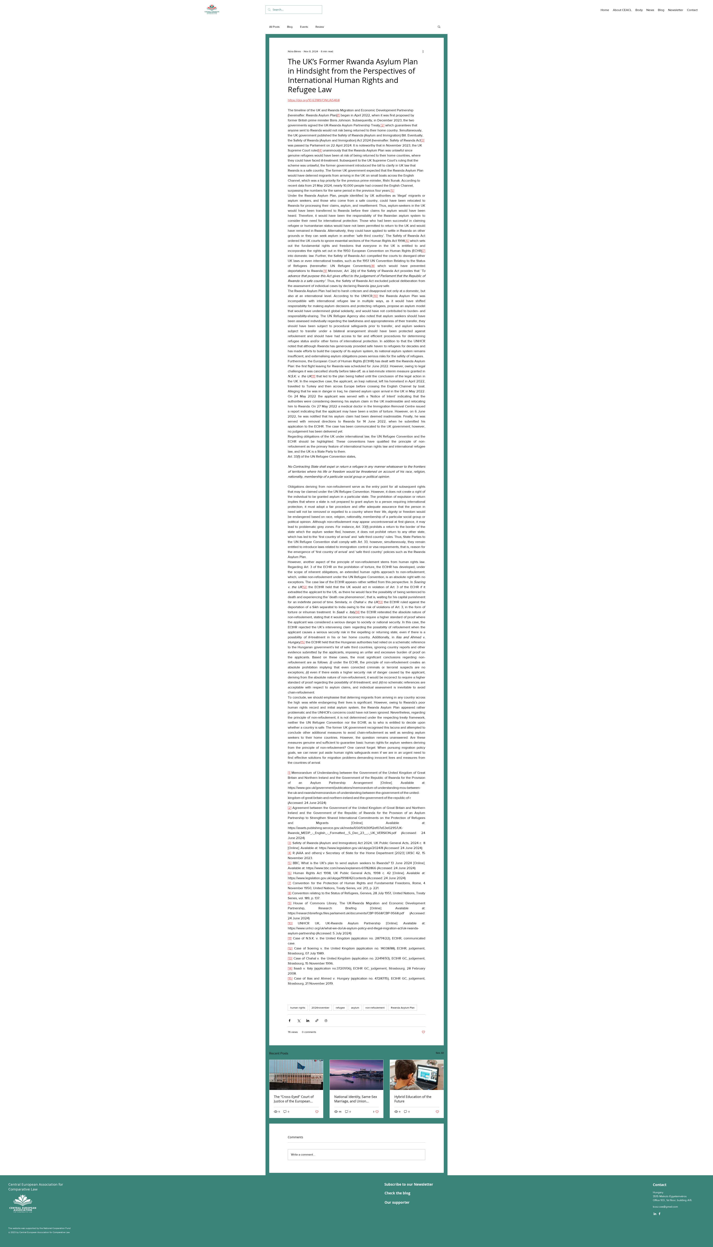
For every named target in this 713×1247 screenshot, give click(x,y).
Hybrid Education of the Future (412, 1098)
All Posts (274, 26)
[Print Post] (326, 1020)
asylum (355, 1007)
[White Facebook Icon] (659, 1214)
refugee (340, 1007)
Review (319, 26)
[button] (622, 9)
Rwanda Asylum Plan (403, 1007)
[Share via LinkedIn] (308, 1020)
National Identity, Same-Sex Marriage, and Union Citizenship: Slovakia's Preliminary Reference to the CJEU (356, 1098)
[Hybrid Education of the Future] (417, 1075)
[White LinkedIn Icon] (655, 1214)
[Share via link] (317, 1020)
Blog (290, 26)
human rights (297, 1007)
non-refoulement (375, 1007)
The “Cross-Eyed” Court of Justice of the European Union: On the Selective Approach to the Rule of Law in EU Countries (296, 1098)
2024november (320, 1007)
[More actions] (423, 51)
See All (440, 1052)
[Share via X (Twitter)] (298, 1020)
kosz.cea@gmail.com (665, 1206)
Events (304, 26)
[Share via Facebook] (289, 1020)
